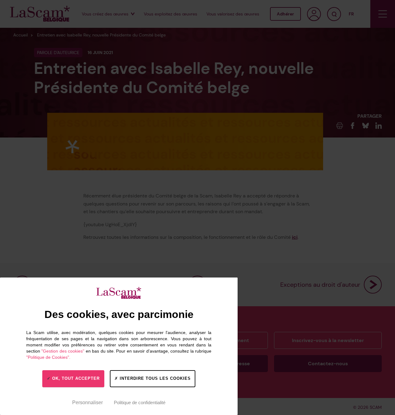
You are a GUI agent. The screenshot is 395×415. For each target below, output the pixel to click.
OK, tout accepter (75, 378)
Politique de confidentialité (139, 402)
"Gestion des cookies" (62, 351)
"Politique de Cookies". (48, 357)
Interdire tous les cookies (154, 378)
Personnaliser (87, 402)
